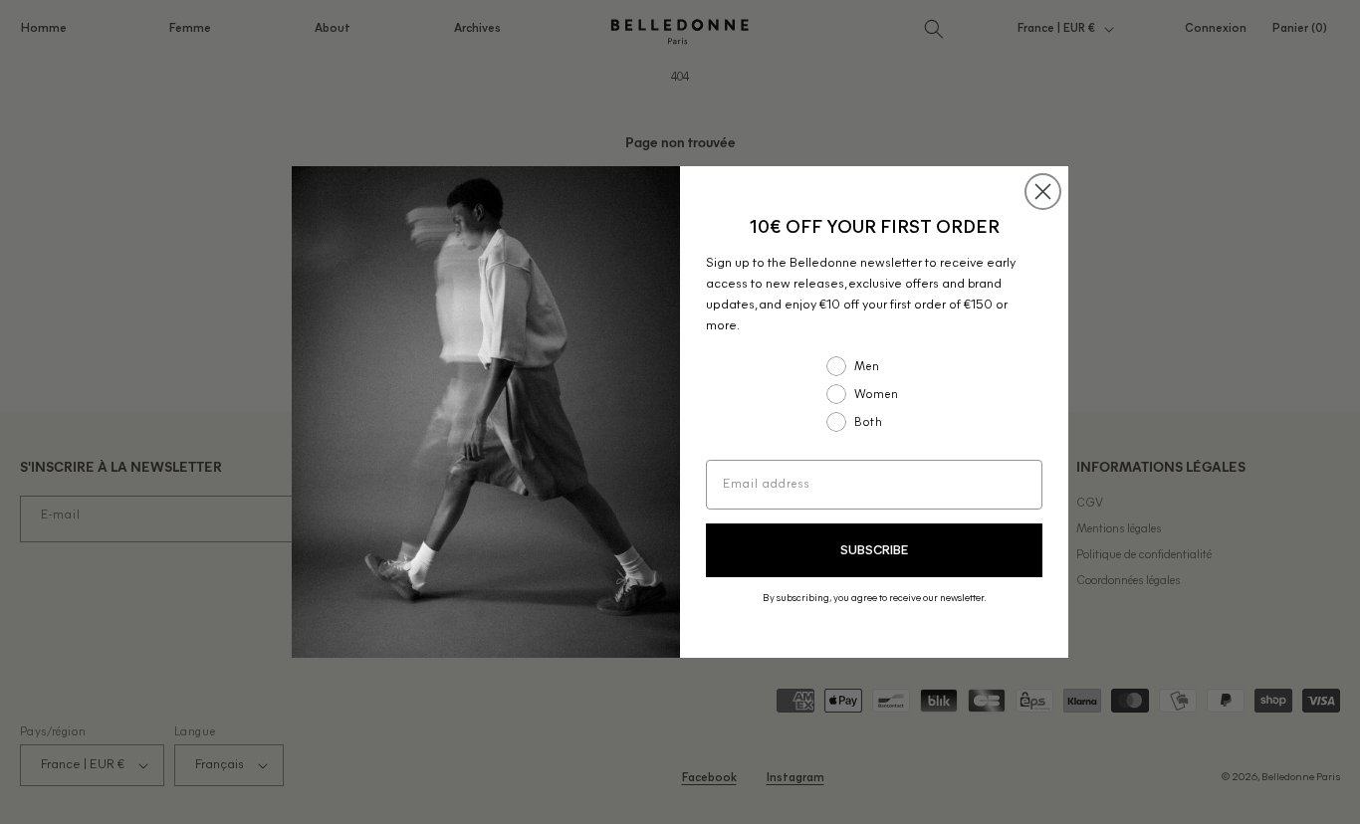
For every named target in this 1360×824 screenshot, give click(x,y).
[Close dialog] (1042, 191)
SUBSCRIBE (874, 550)
